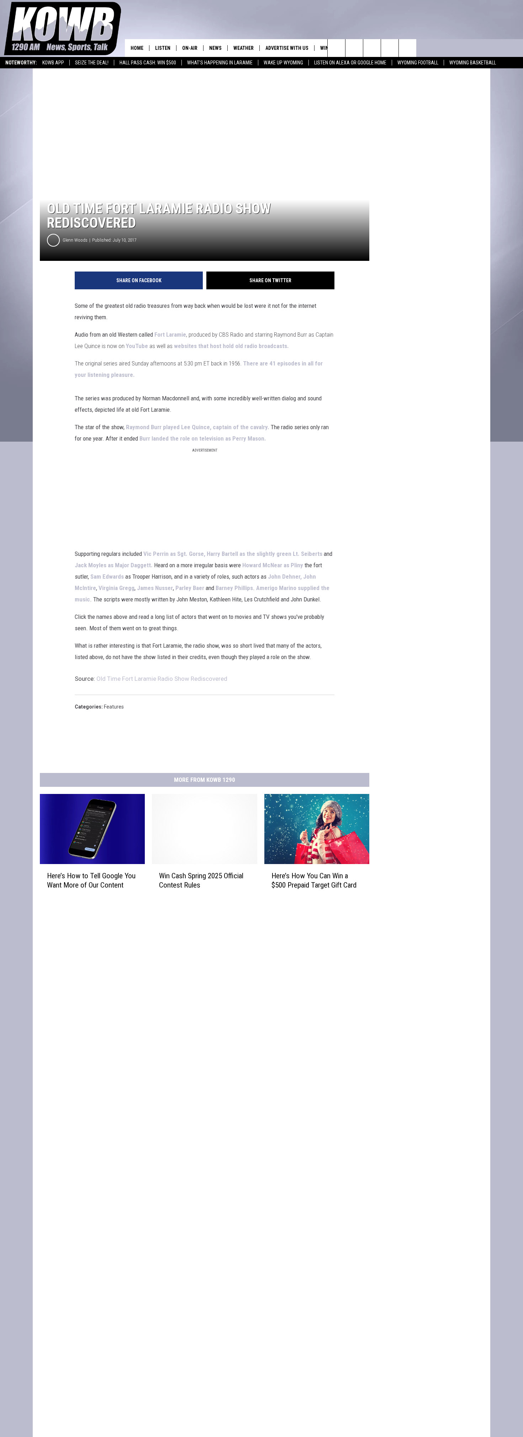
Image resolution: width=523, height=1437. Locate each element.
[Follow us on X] (389, 48)
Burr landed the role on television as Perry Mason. (202, 438)
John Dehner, (285, 576)
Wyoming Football (417, 62)
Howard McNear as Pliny (272, 565)
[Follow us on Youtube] (407, 48)
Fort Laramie (170, 334)
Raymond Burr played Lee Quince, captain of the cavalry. (197, 427)
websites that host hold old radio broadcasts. (232, 345)
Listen (162, 48)
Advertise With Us (286, 48)
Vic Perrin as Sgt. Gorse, (174, 553)
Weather (243, 48)
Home (137, 48)
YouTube (137, 345)
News (215, 48)
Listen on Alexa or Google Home (350, 62)
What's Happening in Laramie (220, 62)
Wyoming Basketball (472, 62)
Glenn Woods (75, 240)
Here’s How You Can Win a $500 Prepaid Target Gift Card (313, 880)
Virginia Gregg (116, 587)
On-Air (189, 48)
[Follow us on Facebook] (372, 48)
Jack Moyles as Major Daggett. (114, 565)
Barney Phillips (234, 587)
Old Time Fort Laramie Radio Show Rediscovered (161, 678)
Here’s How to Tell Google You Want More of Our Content (91, 880)
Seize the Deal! (92, 62)
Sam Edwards (107, 576)
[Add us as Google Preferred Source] (354, 48)
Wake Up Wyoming (283, 62)
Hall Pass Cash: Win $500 (148, 62)
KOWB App (53, 62)
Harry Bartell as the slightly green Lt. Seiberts (264, 553)
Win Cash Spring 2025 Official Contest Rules (201, 880)
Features (114, 707)
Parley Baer (189, 587)
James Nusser (155, 587)
